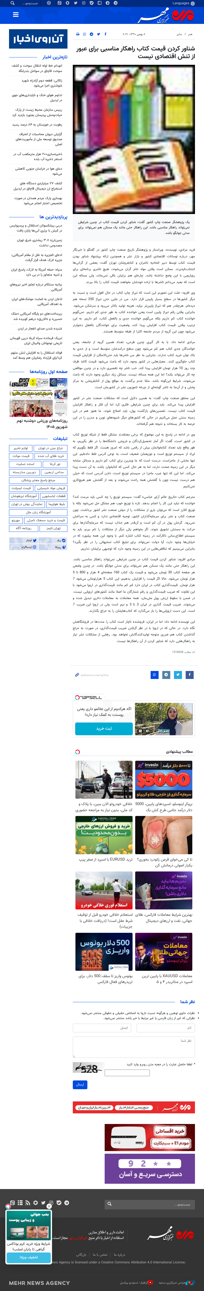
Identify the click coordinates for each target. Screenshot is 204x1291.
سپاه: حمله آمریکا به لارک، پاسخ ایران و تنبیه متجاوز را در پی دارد (36, 272)
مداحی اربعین (54, 472)
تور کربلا (55, 464)
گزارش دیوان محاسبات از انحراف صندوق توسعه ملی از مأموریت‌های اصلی (39, 139)
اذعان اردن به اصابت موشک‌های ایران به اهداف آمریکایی (37, 302)
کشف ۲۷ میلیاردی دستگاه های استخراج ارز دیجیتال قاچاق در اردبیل (38, 186)
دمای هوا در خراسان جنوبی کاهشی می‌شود (38, 171)
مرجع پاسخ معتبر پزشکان (38, 480)
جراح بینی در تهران (50, 448)
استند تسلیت (25, 464)
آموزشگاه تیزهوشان (24, 496)
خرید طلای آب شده (51, 456)
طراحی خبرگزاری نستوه (172, 1282)
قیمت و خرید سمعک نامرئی (46, 520)
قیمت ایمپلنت (21, 488)
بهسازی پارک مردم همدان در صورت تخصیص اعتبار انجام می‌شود (38, 201)
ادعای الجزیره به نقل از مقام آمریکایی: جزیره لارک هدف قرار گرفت (36, 258)
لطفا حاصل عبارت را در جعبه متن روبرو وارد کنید (161, 1064)
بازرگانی (81, 1255)
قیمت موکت (20, 456)
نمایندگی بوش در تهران (26, 504)
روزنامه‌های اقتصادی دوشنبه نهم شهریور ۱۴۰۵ (40, 424)
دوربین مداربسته (24, 472)
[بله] (59, 1203)
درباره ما (119, 1255)
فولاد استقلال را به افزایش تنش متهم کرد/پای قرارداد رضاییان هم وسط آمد (36, 355)
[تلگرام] (66, 1203)
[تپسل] (77, 697)
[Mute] (147, 731)
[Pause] (140, 731)
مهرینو (16, 520)
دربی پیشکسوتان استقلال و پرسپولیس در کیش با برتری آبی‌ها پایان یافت (36, 228)
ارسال (80, 1084)
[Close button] (49, 1206)
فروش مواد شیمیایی (51, 488)
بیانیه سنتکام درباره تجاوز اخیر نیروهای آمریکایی (36, 287)
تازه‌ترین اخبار (54, 57)
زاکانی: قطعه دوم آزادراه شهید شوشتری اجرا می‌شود (42, 83)
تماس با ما (100, 1255)
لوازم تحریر (21, 448)
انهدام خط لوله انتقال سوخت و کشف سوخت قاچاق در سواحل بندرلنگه (37, 68)
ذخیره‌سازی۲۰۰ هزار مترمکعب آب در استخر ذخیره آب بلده (37, 157)
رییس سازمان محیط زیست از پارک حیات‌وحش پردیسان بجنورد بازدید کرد (37, 112)
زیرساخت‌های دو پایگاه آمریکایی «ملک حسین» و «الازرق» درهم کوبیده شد (36, 316)
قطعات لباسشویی (54, 496)
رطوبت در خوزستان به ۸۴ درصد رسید (37, 124)
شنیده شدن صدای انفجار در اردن (40, 328)
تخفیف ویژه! (29, 1258)
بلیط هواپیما (57, 504)
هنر (190, 34)
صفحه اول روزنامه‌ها (48, 372)
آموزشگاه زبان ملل (38, 512)
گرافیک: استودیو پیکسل (134, 1282)
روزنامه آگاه (23, 528)
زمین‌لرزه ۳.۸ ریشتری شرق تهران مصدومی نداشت (39, 243)
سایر (179, 34)
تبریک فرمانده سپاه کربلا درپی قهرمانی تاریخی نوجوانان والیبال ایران (36, 341)
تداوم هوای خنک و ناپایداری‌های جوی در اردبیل (37, 98)
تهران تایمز (53, 528)
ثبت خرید (104, 728)
